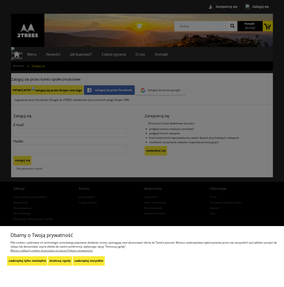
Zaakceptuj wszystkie (88, 260)
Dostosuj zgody (60, 260)
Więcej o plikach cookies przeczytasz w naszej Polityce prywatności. (51, 250)
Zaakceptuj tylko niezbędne (27, 260)
